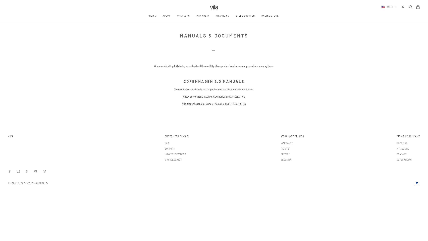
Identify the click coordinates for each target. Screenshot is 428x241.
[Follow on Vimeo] (44, 171)
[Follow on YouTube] (35, 171)
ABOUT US (402, 143)
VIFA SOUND (403, 148)
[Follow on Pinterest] (27, 171)
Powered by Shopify (36, 183)
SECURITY (286, 159)
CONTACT (402, 154)
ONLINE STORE (270, 16)
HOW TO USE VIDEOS (175, 154)
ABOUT (167, 16)
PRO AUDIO (202, 16)
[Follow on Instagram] (18, 171)
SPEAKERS (183, 16)
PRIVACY (285, 154)
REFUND (285, 148)
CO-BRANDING (404, 159)
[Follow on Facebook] (9, 171)
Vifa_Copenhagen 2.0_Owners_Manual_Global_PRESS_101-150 (214, 103)
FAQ (167, 143)
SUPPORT (170, 148)
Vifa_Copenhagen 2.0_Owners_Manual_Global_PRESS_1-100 (214, 96)
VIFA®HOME (222, 16)
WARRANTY (287, 143)
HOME (152, 16)
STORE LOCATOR (245, 16)
